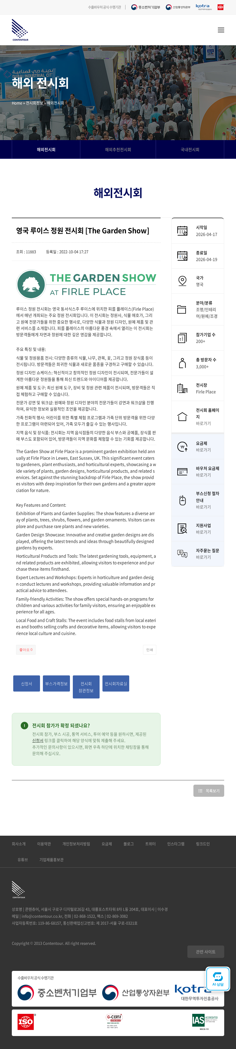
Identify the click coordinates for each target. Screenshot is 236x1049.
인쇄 (149, 650)
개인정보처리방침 (76, 843)
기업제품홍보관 (51, 859)
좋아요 (26, 650)
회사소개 (19, 843)
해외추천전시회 (118, 149)
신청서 (37, 740)
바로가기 (203, 423)
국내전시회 (190, 149)
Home (17, 103)
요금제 (107, 843)
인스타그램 (175, 843)
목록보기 (213, 790)
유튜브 (23, 859)
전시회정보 (34, 103)
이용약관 (44, 843)
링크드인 (203, 843)
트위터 (150, 843)
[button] (221, 30)
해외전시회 (46, 149)
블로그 (128, 843)
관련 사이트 (206, 951)
